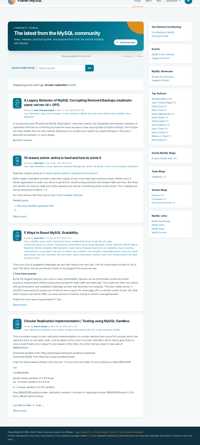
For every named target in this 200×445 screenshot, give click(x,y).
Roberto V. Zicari (161, 136)
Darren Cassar (41, 326)
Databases (46, 330)
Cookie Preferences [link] (134, 432)
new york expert (64, 254)
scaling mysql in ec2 (102, 254)
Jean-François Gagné (44, 110)
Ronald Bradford (162, 99)
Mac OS (90, 330)
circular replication (70, 113)
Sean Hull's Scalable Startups (66, 195)
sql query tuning (31, 258)
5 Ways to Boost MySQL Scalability (51, 233)
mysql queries (61, 244)
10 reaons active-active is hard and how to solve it (62, 158)
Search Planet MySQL (23, 68)
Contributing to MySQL (163, 32)
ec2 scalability (110, 248)
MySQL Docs (158, 225)
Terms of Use (116, 432)
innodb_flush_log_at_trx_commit (39, 244)
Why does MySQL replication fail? (35, 205)
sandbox (69, 330)
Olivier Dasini (160, 117)
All (95, 166)
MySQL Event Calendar (163, 54)
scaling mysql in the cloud (125, 254)
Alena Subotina (161, 125)
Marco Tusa (159, 110)
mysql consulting (126, 248)
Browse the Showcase (163, 76)
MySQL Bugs (158, 228)
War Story (97, 113)
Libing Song (159, 106)
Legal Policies (81, 432)
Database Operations (128, 166)
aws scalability (80, 251)
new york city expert (62, 251)
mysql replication (96, 244)
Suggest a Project (160, 80)
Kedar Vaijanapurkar (163, 114)
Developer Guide (160, 36)
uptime (89, 166)
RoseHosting (159, 140)
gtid (90, 113)
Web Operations (60, 248)
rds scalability (94, 251)
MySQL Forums (159, 232)
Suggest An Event (160, 58)
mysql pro (126, 251)
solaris (61, 330)
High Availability (37, 166)
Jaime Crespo (160, 132)
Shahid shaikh (160, 121)
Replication (35, 113)
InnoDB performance (81, 241)
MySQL (83, 113)
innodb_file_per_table (102, 241)
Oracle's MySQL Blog (164, 158)
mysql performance (61, 241)
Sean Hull (38, 163)
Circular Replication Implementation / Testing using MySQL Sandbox (77, 321)
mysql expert (45, 251)
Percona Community (163, 202)
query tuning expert (82, 254)
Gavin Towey (160, 128)
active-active (111, 166)
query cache (45, 241)
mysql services (31, 251)
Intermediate (80, 330)
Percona (158, 195)
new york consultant (46, 254)
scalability (34, 241)
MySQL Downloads (161, 221)
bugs (43, 113)
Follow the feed (127, 42)
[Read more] (20, 216)
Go (89, 68)
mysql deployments (111, 251)
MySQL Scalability (43, 248)
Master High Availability (114, 113)
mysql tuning (75, 248)
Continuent (159, 199)
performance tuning (78, 244)
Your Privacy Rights (99, 432)
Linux (54, 330)
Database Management (74, 166)
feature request (54, 113)
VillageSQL (159, 177)
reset (72, 85)
